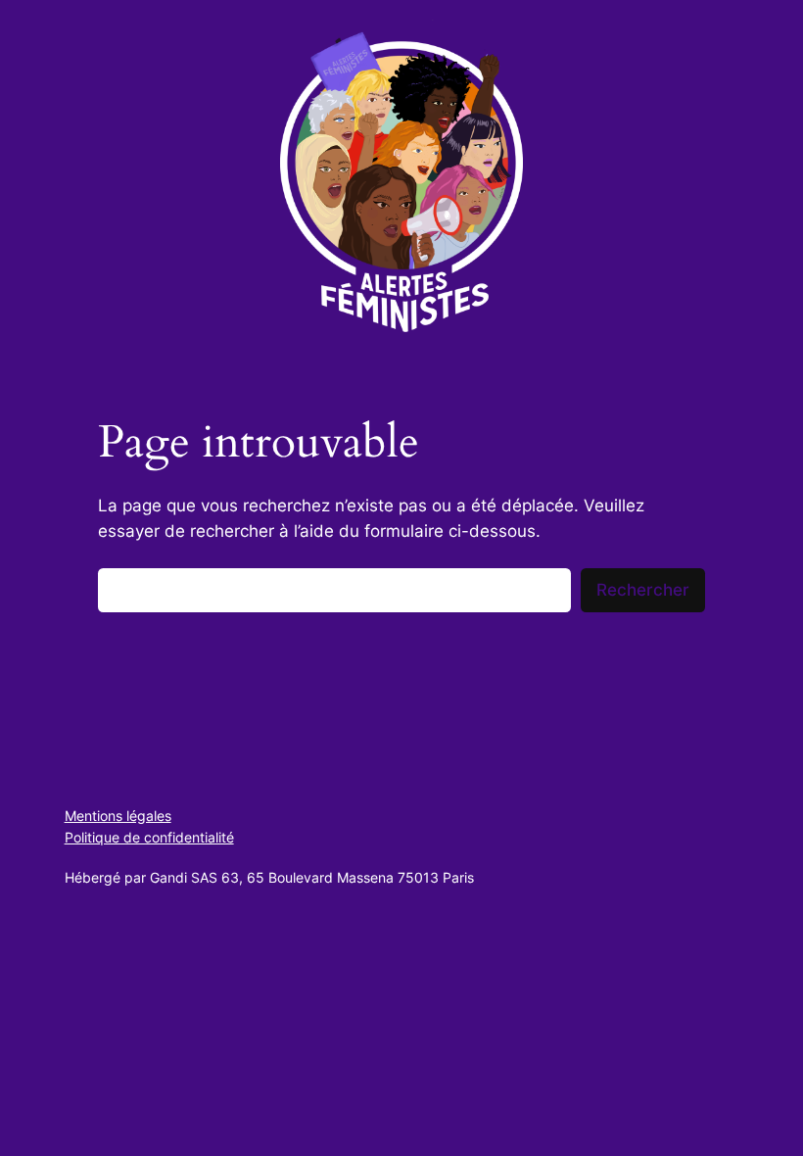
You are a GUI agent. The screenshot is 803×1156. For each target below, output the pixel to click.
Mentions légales (118, 815)
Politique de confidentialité (149, 837)
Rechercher (642, 590)
